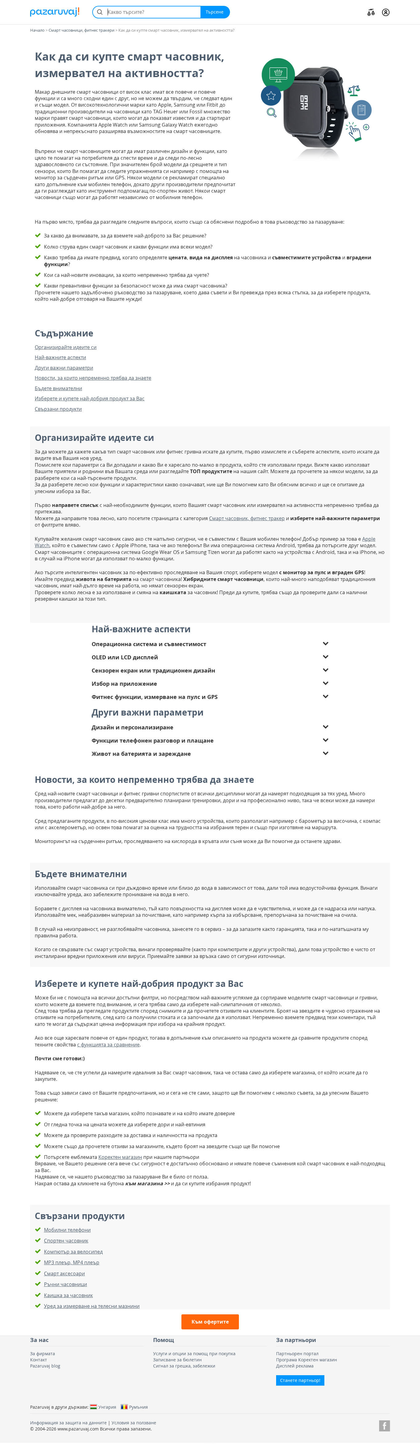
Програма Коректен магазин (306, 1360)
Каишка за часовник (68, 1295)
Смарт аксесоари (64, 1273)
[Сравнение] (371, 12)
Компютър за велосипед (73, 1251)
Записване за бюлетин (177, 1360)
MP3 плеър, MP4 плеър (71, 1262)
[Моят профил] (386, 12)
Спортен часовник (66, 1240)
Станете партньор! (300, 1380)
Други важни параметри (64, 368)
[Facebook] (384, 1425)
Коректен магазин (120, 1157)
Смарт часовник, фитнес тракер (247, 518)
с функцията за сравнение (108, 1044)
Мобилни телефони (67, 1229)
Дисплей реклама (295, 1366)
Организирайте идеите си (66, 347)
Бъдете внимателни (58, 388)
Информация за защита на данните (68, 1423)
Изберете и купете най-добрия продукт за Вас (90, 398)
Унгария (107, 1407)
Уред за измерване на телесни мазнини (92, 1306)
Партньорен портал (297, 1353)
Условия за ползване (134, 1423)
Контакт (38, 1360)
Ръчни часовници (65, 1284)
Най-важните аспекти (60, 357)
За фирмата (42, 1353)
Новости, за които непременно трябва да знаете (93, 378)
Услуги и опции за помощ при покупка (194, 1353)
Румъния (138, 1407)
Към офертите (210, 1321)
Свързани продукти (58, 409)
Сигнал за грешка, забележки (184, 1366)
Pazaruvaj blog (45, 1366)
